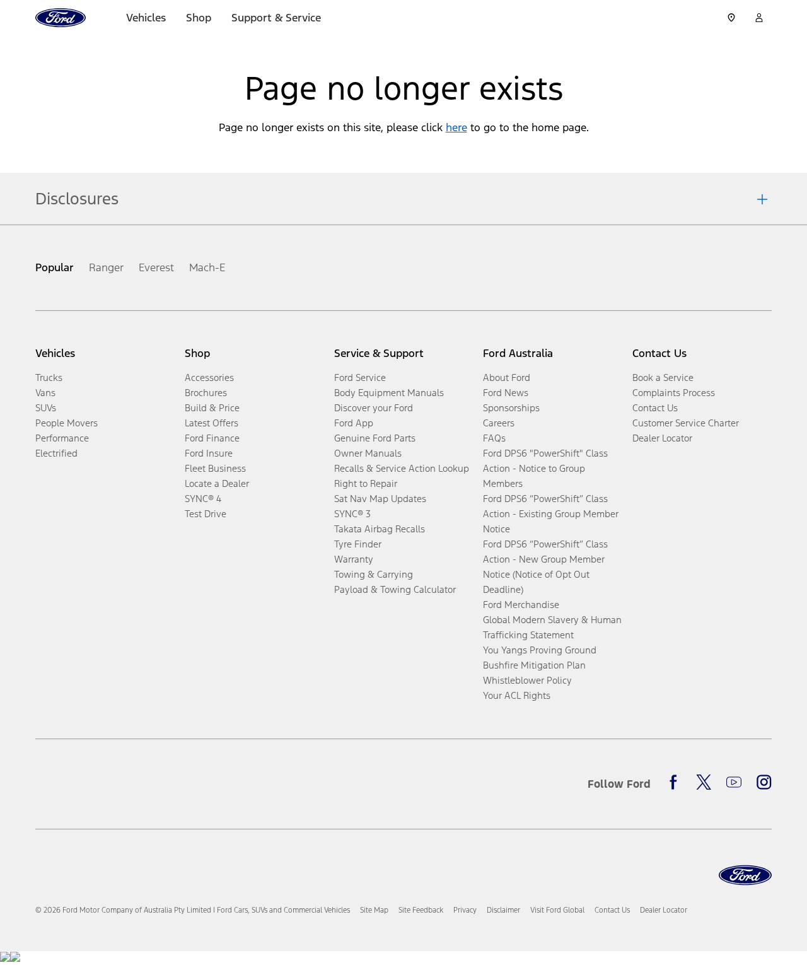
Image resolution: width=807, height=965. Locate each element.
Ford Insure (209, 453)
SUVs (45, 408)
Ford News (505, 393)
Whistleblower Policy (527, 680)
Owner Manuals (368, 453)
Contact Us (655, 408)
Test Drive (205, 514)
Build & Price (212, 408)
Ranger (106, 267)
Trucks (48, 377)
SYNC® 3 (352, 514)
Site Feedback (420, 910)
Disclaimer (503, 910)
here (456, 127)
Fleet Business (215, 468)
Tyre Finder (357, 544)
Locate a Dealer (217, 483)
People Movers (66, 423)
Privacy (465, 910)
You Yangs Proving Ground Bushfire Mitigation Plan (539, 657)
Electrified (56, 453)
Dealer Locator (662, 438)
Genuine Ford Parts (374, 438)
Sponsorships (511, 408)
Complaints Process (673, 393)
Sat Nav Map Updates (380, 499)
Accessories (209, 377)
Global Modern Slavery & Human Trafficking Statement (552, 627)
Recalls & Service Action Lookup (401, 468)
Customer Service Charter (685, 423)
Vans (45, 393)
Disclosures (77, 199)
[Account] (759, 17)
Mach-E (207, 267)
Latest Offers (211, 423)
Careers (498, 423)
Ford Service (360, 377)
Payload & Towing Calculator (395, 589)
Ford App (353, 423)
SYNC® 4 (203, 499)
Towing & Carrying (373, 574)
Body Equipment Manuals (389, 393)
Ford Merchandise (521, 605)
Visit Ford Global (557, 910)
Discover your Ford (373, 408)
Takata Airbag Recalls (379, 529)
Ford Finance (212, 438)
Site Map (374, 910)
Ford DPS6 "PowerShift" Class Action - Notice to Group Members (545, 468)
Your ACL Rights (516, 695)
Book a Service (663, 377)
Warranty (353, 559)
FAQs (494, 438)
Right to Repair (365, 483)
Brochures (206, 393)
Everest (156, 267)
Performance (62, 438)
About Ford (506, 377)
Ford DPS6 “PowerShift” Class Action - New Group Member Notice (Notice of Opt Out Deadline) (545, 566)
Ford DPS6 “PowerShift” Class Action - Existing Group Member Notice (550, 514)
